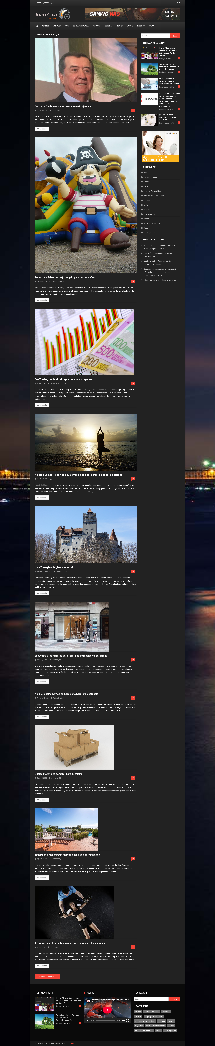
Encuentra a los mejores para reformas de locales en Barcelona (71, 655)
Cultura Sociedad (150, 177)
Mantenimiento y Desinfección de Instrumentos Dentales (169, 81)
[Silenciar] (123, 1020)
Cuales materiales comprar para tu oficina (58, 773)
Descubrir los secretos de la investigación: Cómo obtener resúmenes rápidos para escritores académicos (169, 100)
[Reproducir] (87, 1020)
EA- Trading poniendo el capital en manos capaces (63, 379)
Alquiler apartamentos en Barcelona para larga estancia (66, 693)
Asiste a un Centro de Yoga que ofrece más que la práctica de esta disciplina (78, 474)
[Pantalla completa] (127, 1020)
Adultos (45, 26)
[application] (107, 1010)
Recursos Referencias (152, 223)
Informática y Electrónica (154, 195)
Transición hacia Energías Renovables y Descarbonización (169, 66)
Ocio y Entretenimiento (153, 214)
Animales (57, 26)
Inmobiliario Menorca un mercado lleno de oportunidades (67, 854)
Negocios (141, 26)
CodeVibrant (71, 1043)
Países (146, 219)
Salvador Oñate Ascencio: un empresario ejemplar (63, 106)
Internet (119, 26)
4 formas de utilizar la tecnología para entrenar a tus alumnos (70, 943)
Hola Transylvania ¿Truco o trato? (54, 567)
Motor (130, 26)
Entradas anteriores (46, 976)
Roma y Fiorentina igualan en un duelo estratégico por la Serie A (168, 51)
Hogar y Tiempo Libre (152, 191)
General (108, 26)
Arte (67, 26)
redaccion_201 (57, 110)
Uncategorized (149, 232)
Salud (151, 26)
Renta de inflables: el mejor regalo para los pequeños (65, 277)
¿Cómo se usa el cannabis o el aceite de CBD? (168, 117)
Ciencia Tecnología (80, 26)
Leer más (43, 129)
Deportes (97, 26)
